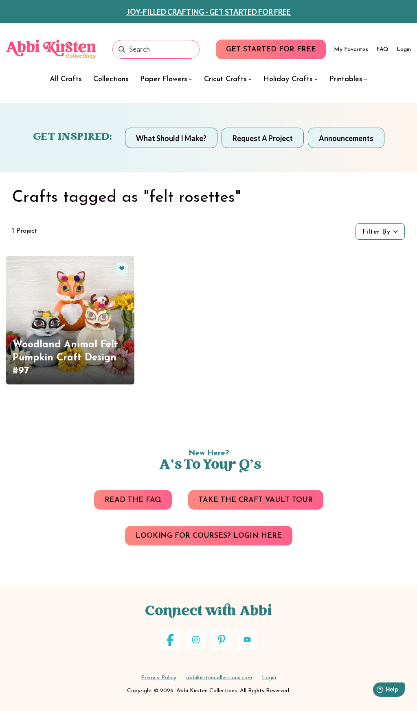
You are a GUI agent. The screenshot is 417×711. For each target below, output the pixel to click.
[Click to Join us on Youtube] (247, 639)
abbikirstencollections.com (219, 678)
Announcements (346, 138)
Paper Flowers (163, 79)
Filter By (376, 232)
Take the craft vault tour (256, 500)
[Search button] (122, 49)
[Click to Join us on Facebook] (170, 639)
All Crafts (66, 79)
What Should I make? (171, 138)
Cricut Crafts (225, 79)
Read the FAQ (133, 500)
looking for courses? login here (209, 536)
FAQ (382, 49)
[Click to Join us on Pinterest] (221, 639)
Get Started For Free (271, 49)
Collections (111, 79)
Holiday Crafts (288, 79)
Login (404, 49)
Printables (345, 79)
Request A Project (263, 138)
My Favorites (351, 49)
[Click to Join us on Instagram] (195, 639)
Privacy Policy (158, 678)
